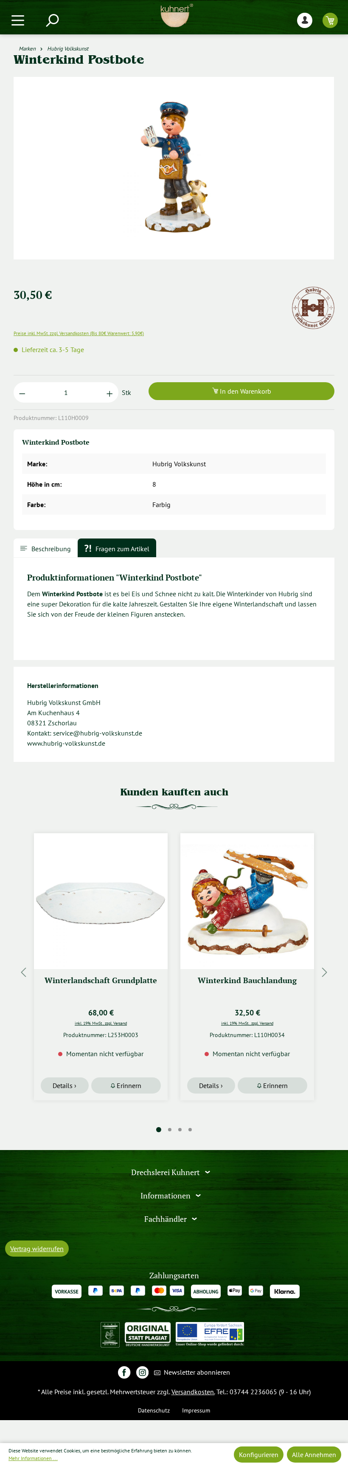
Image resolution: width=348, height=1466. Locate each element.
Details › (64, 1085)
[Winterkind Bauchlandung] (247, 901)
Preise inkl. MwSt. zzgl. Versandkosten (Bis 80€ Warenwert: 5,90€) (79, 333)
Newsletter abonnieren (196, 1372)
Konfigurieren (258, 1454)
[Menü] (18, 20)
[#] (124, 1372)
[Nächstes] (324, 972)
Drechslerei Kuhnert (166, 1172)
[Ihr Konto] (304, 20)
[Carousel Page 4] (190, 1129)
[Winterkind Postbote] (174, 168)
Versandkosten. (193, 1391)
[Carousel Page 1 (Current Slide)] (158, 1130)
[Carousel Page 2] (169, 1129)
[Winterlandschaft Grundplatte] (101, 901)
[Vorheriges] (23, 972)
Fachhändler (166, 1219)
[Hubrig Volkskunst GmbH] (313, 292)
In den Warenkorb (244, 391)
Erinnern (128, 1085)
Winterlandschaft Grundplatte (101, 980)
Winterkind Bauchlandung (247, 980)
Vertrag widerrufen (37, 1248)
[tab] (46, 547)
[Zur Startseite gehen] (177, 15)
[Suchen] (52, 20)
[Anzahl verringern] (22, 392)
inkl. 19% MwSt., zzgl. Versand (101, 1023)
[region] (174, 178)
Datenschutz (154, 1410)
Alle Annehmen (314, 1454)
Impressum (196, 1410)
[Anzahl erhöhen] (109, 392)
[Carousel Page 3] (180, 1129)
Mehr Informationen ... (33, 1458)
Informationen (166, 1196)
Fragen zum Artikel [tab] (121, 548)
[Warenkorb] (330, 20)
